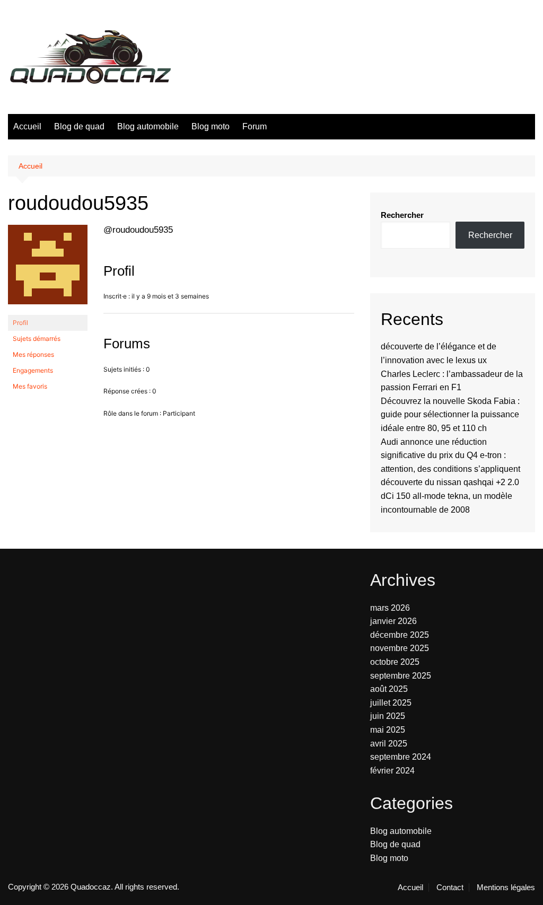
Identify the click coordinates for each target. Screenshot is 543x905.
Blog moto (210, 126)
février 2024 (392, 770)
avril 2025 (388, 743)
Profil (20, 323)
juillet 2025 (390, 702)
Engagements (33, 370)
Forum (254, 126)
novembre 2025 (399, 648)
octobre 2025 (394, 661)
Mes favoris (30, 386)
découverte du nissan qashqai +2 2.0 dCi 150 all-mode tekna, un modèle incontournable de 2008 (450, 496)
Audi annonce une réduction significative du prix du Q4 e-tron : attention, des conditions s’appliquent (450, 455)
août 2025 (389, 688)
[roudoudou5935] (47, 270)
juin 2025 (387, 716)
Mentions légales (506, 887)
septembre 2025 (400, 675)
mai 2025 (387, 729)
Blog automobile (148, 126)
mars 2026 (390, 607)
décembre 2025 (399, 634)
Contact (449, 887)
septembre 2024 (400, 756)
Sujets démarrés (36, 338)
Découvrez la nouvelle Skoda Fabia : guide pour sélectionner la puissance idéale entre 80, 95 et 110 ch (450, 415)
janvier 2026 (393, 621)
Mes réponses (33, 354)
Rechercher (402, 214)
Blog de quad (79, 126)
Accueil (27, 126)
